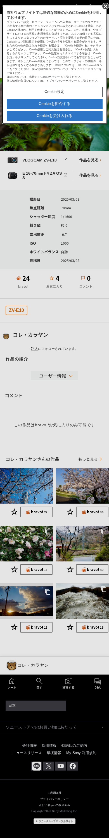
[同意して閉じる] (105, 6)
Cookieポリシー (50, 76)
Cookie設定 (54, 91)
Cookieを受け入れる (54, 115)
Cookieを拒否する (54, 103)
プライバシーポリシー (63, 80)
